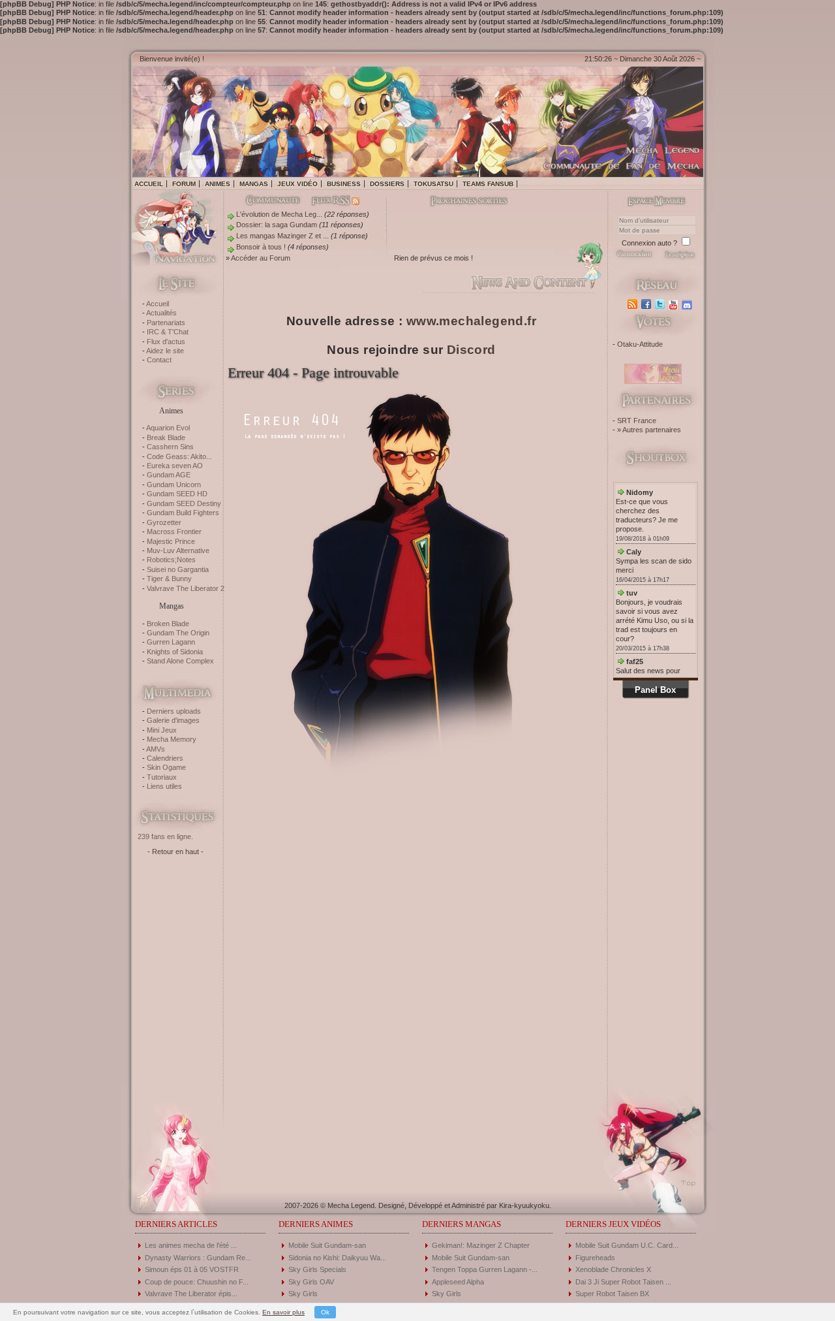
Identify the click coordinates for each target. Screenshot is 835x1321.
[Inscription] (679, 258)
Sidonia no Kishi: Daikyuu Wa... (337, 1258)
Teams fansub (488, 183)
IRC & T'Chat (168, 332)
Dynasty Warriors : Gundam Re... (198, 1258)
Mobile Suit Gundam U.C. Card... (626, 1245)
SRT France (636, 420)
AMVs (155, 749)
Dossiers (387, 183)
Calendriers (165, 758)
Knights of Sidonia (175, 652)
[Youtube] (675, 304)
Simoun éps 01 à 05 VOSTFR (192, 1269)
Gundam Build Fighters (183, 513)
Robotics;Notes (171, 560)
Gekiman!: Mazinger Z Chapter (481, 1245)
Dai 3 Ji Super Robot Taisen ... (623, 1282)
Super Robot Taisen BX (612, 1293)
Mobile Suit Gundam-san (327, 1245)
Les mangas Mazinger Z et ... (282, 236)
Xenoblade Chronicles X (613, 1269)
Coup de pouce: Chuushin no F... (197, 1282)
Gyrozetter (164, 522)
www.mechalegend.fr (471, 321)
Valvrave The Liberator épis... (191, 1293)
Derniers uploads (174, 711)
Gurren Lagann (171, 642)
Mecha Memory (171, 739)
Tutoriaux (162, 777)
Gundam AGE (168, 475)
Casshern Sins (170, 447)
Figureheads (595, 1258)
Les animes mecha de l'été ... (191, 1245)
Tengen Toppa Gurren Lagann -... (485, 1269)
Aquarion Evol (168, 428)
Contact (159, 360)
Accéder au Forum (260, 258)
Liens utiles (164, 786)
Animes (217, 183)
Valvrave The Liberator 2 (185, 588)
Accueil (148, 183)
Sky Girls (303, 1293)
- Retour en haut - (175, 851)
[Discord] (688, 304)
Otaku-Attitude (640, 344)
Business (344, 183)
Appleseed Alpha (458, 1282)
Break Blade (166, 437)
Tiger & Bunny (169, 578)
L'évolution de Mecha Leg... (279, 214)
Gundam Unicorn (174, 484)
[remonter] (684, 1178)
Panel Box (655, 690)
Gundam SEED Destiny (184, 503)
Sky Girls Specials (317, 1269)
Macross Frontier (174, 531)
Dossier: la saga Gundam (276, 225)
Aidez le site (165, 351)
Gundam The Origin (178, 633)
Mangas (253, 183)
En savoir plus (283, 1312)
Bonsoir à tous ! (261, 247)
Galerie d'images (173, 720)
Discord (471, 350)
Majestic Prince (171, 541)
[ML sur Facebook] (647, 304)
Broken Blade (168, 624)
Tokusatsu (433, 183)
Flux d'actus (166, 341)
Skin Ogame (166, 767)
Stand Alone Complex (180, 661)
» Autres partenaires (649, 430)
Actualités (161, 313)
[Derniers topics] (458, 202)
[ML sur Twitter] (661, 304)
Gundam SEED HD (177, 494)
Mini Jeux (162, 730)
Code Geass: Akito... (179, 456)
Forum (184, 183)
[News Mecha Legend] (634, 304)
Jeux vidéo (297, 183)
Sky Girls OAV (311, 1282)
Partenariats (166, 322)
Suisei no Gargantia (178, 569)
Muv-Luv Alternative (178, 550)
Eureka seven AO (175, 466)
